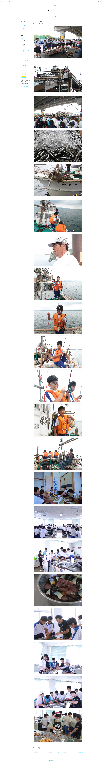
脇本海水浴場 (24, 51)
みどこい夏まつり (25, 67)
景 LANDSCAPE (24, 26)
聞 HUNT (39, 748)
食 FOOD (23, 27)
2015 (23, 39)
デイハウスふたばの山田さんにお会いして (26, 57)
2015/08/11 (24, 65)
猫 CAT (23, 29)
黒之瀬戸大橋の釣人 (25, 46)
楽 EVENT (36, 748)
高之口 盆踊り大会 (25, 60)
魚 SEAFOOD (24, 25)
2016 (23, 38)
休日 (23, 61)
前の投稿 (81, 752)
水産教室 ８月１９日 (26, 50)
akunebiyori (24, 77)
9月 (23, 44)
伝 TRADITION (24, 28)
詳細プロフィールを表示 (24, 86)
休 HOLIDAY (23, 24)
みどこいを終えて (25, 66)
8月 (23, 45)
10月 (23, 43)
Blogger (53, 760)
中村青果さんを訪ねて (26, 49)
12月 (23, 40)
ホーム (58, 752)
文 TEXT (23, 30)
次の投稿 (34, 752)
